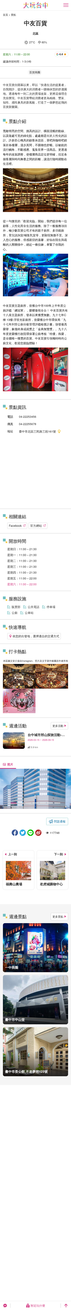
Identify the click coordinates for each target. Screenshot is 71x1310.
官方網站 (36, 525)
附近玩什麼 (38, 1305)
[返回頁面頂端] (66, 1305)
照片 (10, 764)
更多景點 (57, 916)
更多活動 (57, 726)
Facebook (15, 525)
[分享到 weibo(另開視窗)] (38, 832)
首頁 (5, 14)
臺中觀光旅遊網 (35, 5)
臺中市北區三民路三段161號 (37, 431)
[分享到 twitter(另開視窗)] (22, 832)
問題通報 (60, 821)
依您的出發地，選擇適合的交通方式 (36, 636)
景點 (13, 14)
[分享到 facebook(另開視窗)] (15, 832)
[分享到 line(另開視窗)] (30, 832)
